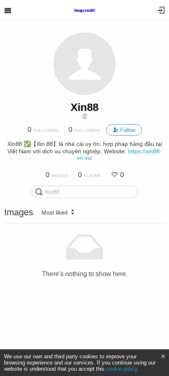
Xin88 (84, 107)
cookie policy (121, 369)
